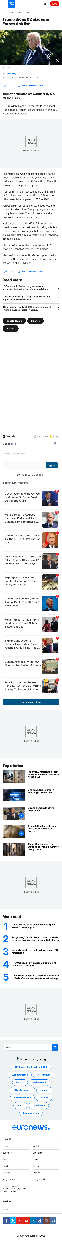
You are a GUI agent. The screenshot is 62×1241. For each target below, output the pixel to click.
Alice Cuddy (10, 73)
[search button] (55, 1047)
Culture (6, 1172)
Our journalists (40, 1179)
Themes (7, 1139)
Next (35, 1159)
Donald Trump (14, 320)
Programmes (9, 1179)
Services (7, 1201)
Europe (6, 1146)
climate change (22, 1097)
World (19, 12)
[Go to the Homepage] (11, 4)
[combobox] (31, 1047)
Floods (20, 1082)
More (5, 1209)
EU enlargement (22, 1090)
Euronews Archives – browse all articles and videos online (14, 1189)
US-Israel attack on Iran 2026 (31, 1067)
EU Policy (38, 1152)
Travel (36, 1166)
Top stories (13, 765)
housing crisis (31, 1113)
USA (27, 12)
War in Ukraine (20, 1074)
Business (7, 1152)
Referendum (43, 1074)
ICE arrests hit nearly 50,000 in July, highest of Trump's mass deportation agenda (27, 308)
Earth (5, 1159)
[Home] (3, 12)
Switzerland (39, 1082)
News (10, 12)
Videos (36, 1172)
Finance (35, 320)
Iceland (44, 1090)
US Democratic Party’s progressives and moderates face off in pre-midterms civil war (26, 287)
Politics (11, 328)
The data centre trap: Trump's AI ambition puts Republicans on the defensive (27, 298)
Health (6, 1166)
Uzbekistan (39, 1105)
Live (54, 3)
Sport (20, 1105)
